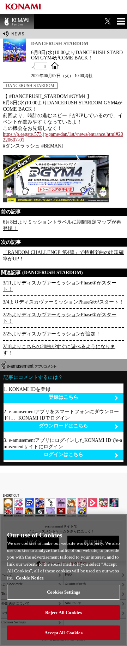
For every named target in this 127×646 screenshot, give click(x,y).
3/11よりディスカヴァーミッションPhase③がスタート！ (59, 286)
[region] (63, 580)
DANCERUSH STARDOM (30, 85)
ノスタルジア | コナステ (18, 512)
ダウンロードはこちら (63, 425)
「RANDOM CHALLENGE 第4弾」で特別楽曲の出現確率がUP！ (63, 255)
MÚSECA (61, 512)
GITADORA (39, 502)
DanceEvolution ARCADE (71, 512)
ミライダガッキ (82, 512)
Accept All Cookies (63, 632)
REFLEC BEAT (50, 512)
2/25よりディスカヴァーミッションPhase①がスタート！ (59, 318)
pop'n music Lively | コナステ (29, 512)
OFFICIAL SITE (55, 65)
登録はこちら (63, 397)
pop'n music (71, 502)
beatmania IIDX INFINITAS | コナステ (103, 502)
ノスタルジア (61, 502)
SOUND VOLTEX (82, 502)
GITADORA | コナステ (8, 512)
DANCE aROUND (92, 502)
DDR (18, 502)
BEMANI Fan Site (17, 21)
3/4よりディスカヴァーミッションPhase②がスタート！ (63, 302)
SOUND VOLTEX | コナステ (39, 512)
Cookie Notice (30, 578)
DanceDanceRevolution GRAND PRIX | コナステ (114, 502)
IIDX (8, 502)
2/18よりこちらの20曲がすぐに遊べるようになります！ (59, 350)
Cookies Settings (63, 592)
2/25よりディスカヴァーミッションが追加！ (52, 333)
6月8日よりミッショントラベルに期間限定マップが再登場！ (62, 225)
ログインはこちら (63, 454)
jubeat (50, 502)
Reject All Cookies (63, 612)
